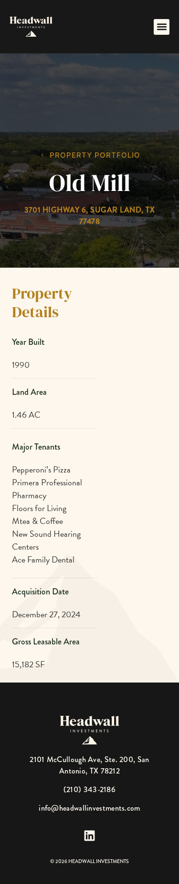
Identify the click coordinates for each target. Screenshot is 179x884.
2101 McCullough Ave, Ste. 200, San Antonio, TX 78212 (89, 765)
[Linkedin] (90, 836)
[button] (161, 27)
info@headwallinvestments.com (89, 808)
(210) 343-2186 (89, 789)
